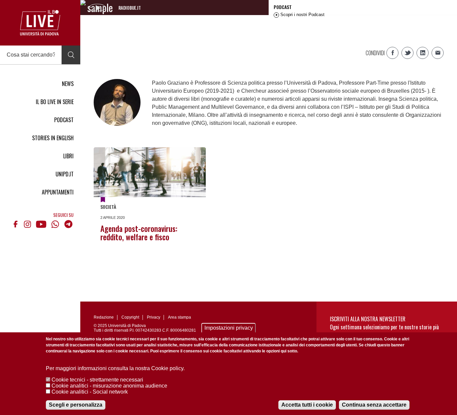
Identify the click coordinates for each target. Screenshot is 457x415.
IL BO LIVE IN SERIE (55, 102)
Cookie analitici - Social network (90, 392)
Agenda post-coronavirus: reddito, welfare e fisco (138, 233)
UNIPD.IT (65, 174)
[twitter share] (407, 53)
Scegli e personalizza (75, 405)
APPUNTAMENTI (58, 192)
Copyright (130, 317)
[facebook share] (392, 53)
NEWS (68, 84)
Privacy (153, 317)
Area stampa (179, 317)
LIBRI (68, 156)
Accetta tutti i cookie (307, 405)
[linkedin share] (423, 53)
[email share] (438, 53)
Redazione (104, 317)
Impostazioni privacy (228, 328)
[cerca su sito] (71, 55)
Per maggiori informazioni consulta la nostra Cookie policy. (115, 368)
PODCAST (64, 120)
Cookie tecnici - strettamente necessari (97, 380)
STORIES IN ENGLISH (53, 138)
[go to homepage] (40, 23)
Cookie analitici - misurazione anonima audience (109, 386)
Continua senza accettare (374, 405)
